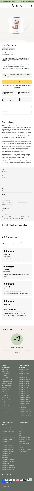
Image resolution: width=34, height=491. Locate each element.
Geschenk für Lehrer (24, 403)
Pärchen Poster (5, 389)
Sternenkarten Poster (7, 400)
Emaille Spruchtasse (7, 406)
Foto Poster (4, 375)
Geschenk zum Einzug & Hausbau (8, 432)
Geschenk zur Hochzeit (7, 439)
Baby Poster (5, 369)
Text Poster (4, 392)
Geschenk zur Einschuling (8, 451)
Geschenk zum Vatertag (8, 459)
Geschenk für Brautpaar (24, 379)
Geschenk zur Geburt (7, 435)
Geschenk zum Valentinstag (5, 456)
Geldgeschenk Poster (7, 381)
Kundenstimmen (23, 425)
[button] (5, 47)
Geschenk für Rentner (24, 409)
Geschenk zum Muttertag (8, 447)
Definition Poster (6, 371)
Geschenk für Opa (23, 391)
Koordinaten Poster (6, 385)
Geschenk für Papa (23, 387)
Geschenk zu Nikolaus (7, 449)
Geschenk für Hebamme (25, 418)
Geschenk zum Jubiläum (8, 469)
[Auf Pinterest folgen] (11, 474)
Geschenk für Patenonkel (25, 414)
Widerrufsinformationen (25, 449)
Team (20, 435)
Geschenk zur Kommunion (8, 465)
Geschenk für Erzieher (24, 401)
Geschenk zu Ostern (7, 463)
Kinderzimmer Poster (7, 383)
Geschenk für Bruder (24, 399)
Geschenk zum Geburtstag (8, 437)
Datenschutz (22, 441)
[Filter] (3, 243)
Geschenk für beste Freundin (23, 370)
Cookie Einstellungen (24, 443)
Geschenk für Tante (23, 393)
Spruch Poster (5, 396)
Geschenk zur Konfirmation (8, 467)
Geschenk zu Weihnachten (8, 461)
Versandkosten (11, 54)
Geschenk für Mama (24, 385)
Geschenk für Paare (23, 377)
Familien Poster (5, 373)
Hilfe (20, 427)
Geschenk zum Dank (7, 429)
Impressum (21, 447)
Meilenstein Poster (6, 387)
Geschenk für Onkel (24, 395)
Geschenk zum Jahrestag (8, 445)
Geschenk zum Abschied (8, 427)
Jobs (20, 433)
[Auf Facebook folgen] (3, 474)
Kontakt (20, 429)
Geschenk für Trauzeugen (25, 416)
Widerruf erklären (23, 451)
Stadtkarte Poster (6, 398)
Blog (20, 431)
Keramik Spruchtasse (7, 410)
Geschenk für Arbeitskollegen (22, 406)
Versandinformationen (24, 437)
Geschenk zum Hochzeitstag (5, 442)
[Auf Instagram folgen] (7, 474)
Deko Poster (5, 394)
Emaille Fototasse (6, 404)
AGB (20, 445)
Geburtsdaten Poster (7, 379)
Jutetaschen (5, 412)
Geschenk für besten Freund (24, 374)
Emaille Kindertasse (6, 402)
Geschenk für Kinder (24, 383)
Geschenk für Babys (24, 381)
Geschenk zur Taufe (6, 453)
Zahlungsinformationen (24, 439)
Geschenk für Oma (23, 389)
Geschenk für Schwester (25, 397)
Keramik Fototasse (6, 408)
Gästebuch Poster (6, 377)
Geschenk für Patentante (25, 411)
